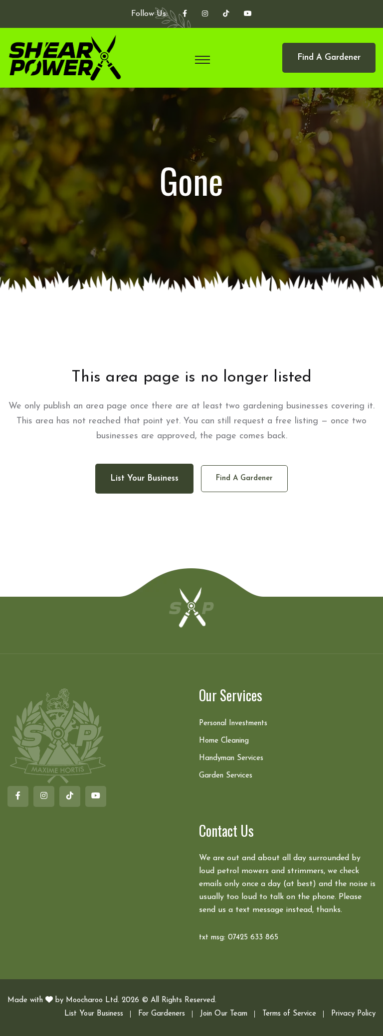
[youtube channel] (248, 14)
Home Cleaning (224, 741)
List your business (144, 478)
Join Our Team (223, 1014)
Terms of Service (289, 1014)
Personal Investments (233, 723)
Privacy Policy (353, 1014)
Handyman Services (231, 758)
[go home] (191, 607)
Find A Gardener (329, 57)
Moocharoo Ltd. (92, 1000)
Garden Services (225, 775)
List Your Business (93, 1014)
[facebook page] (185, 14)
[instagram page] (205, 14)
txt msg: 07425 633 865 (238, 937)
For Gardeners (161, 1014)
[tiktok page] (226, 14)
